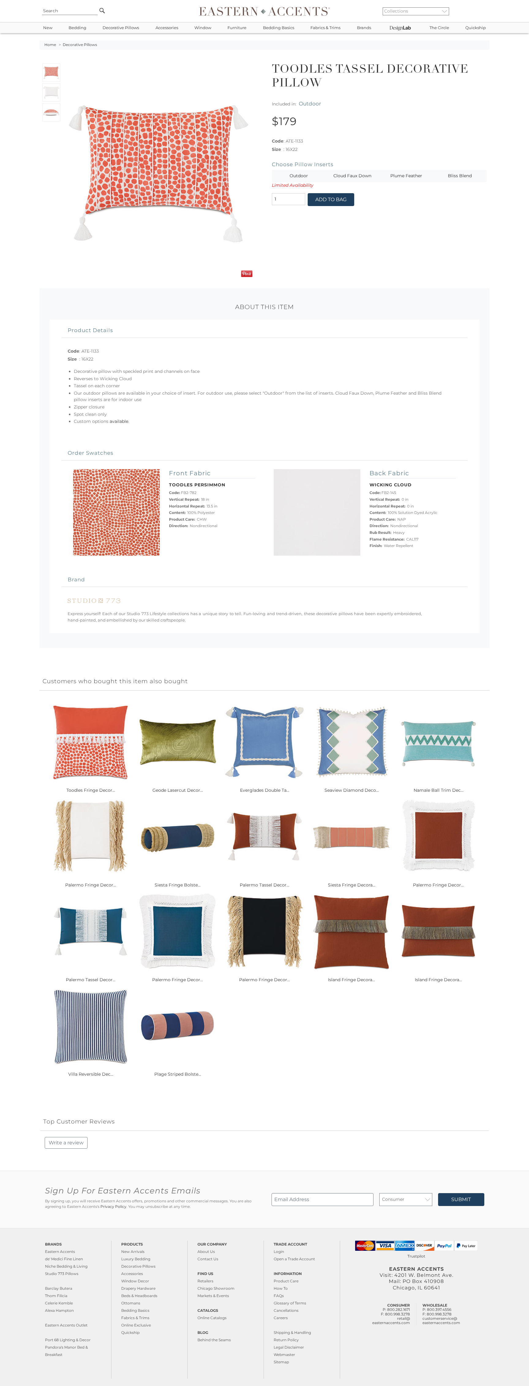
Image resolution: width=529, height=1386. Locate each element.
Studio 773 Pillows (61, 1273)
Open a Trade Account (294, 1259)
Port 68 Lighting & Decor (68, 1340)
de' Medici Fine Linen (64, 1259)
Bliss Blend (460, 175)
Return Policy (286, 1340)
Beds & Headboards (139, 1295)
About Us (206, 1251)
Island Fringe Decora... (351, 979)
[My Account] (480, 11)
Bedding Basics (278, 27)
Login (279, 1251)
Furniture (236, 27)
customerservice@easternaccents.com (441, 1320)
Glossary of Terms (290, 1303)
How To (281, 1288)
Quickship (475, 27)
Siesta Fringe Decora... (351, 885)
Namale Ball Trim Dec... (438, 790)
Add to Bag (331, 199)
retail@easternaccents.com (391, 1320)
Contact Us (207, 1259)
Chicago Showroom (215, 1288)
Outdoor (310, 103)
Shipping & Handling (292, 1332)
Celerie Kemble (59, 1303)
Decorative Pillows (121, 27)
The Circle (439, 27)
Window (202, 27)
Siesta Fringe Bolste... (178, 885)
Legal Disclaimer (289, 1347)
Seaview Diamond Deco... (352, 790)
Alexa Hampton (59, 1310)
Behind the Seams (214, 1340)
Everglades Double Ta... (264, 790)
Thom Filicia (56, 1295)
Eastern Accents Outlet (66, 1325)
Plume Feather (406, 175)
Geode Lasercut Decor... (177, 790)
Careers (281, 1317)
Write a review (66, 1143)
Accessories (167, 27)
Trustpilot (416, 1256)
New (47, 27)
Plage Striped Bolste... (177, 1074)
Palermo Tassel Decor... (264, 885)
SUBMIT (461, 1199)
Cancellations (286, 1310)
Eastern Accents (60, 1251)
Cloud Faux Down (352, 175)
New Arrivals (132, 1251)
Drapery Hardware (138, 1288)
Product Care (286, 1281)
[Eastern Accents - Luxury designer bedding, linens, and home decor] (264, 11)
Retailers (205, 1281)
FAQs (279, 1295)
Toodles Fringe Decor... (90, 790)
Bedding (77, 27)
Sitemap (281, 1362)
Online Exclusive (136, 1325)
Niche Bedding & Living (66, 1266)
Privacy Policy (113, 1206)
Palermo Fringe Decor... (90, 885)
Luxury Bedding (135, 1259)
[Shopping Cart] (485, 11)
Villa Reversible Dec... (90, 1074)
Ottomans (130, 1303)
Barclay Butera (58, 1288)
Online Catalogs (212, 1317)
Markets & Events (213, 1295)
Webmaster (284, 1354)
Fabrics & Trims (325, 27)
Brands (364, 27)
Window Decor (135, 1281)
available (119, 421)
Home (50, 45)
